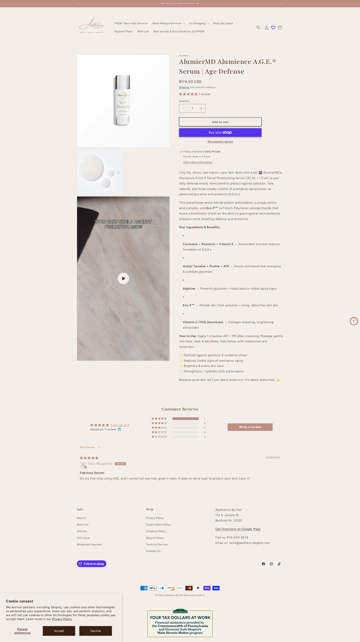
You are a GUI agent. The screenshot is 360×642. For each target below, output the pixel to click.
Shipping (184, 87)
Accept (59, 631)
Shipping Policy (156, 531)
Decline (96, 631)
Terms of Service (157, 544)
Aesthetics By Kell (173, 595)
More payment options (220, 141)
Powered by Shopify (194, 595)
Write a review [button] (250, 427)
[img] (89, 458)
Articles (82, 531)
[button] (168, 23)
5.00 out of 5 (120, 425)
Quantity (184, 101)
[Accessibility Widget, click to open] (354, 321)
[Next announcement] (282, 3)
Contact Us (153, 551)
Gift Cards (83, 538)
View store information (197, 162)
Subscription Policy (158, 524)
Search (81, 518)
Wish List (82, 524)
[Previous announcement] (78, 3)
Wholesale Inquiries (89, 544)
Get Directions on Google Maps (238, 529)
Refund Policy (155, 538)
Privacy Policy (62, 619)
